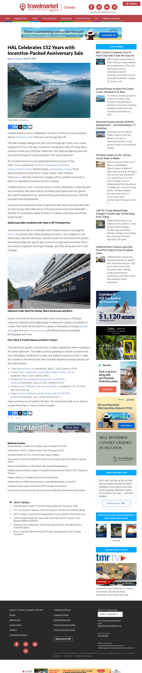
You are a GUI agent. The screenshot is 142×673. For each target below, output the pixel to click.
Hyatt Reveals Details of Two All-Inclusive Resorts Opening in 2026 (46, 506)
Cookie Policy (57, 656)
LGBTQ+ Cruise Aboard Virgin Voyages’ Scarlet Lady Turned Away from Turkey (115, 213)
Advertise (13, 630)
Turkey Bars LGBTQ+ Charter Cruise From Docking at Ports (36, 450)
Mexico (18, 177)
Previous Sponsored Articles (64, 625)
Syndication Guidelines (18, 635)
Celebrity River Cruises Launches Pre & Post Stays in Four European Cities (114, 250)
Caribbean (51, 165)
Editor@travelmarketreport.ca (109, 626)
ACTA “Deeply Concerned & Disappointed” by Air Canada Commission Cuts (50, 514)
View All (116, 540)
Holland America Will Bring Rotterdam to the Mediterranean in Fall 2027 (42, 481)
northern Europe (24, 169)
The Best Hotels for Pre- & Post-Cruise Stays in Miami (33, 455)
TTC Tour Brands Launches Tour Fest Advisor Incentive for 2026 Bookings (49, 510)
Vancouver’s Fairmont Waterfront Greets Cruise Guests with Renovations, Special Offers (47, 460)
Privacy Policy (68, 656)
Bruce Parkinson (16, 59)
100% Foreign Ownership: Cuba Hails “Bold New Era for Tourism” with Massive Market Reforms (47, 519)
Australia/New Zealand (61, 169)
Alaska (17, 165)
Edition (133, 3)
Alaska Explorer (24, 368)
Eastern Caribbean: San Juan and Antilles (37, 386)
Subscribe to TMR (116, 503)
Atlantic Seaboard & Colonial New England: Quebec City (44, 372)
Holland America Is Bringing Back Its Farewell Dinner (33, 477)
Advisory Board (15, 625)
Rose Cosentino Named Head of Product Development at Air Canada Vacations (47, 533)
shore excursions (37, 330)
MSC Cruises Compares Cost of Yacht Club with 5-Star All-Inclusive (115, 54)
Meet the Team (15, 620)
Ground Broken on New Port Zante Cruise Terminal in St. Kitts (37, 446)
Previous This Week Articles (64, 630)
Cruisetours (39, 165)
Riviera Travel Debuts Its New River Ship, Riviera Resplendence (38, 466)
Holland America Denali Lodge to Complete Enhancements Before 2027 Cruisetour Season (48, 471)
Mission (12, 615)
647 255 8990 (103, 636)
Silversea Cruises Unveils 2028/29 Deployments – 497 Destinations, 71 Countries (116, 125)
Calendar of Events (61, 615)
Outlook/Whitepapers (62, 620)
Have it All (13, 234)
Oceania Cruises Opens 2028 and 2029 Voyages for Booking (37, 486)
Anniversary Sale (25, 137)
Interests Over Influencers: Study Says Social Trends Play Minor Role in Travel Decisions (48, 526)
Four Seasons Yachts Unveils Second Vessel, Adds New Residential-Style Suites (46, 490)
